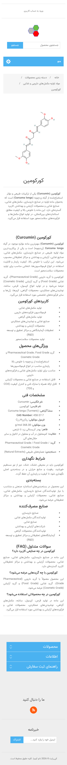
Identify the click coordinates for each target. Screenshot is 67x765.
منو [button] (59, 61)
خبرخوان (33, 710)
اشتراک (17, 740)
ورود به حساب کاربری (33, 11)
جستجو (15, 45)
